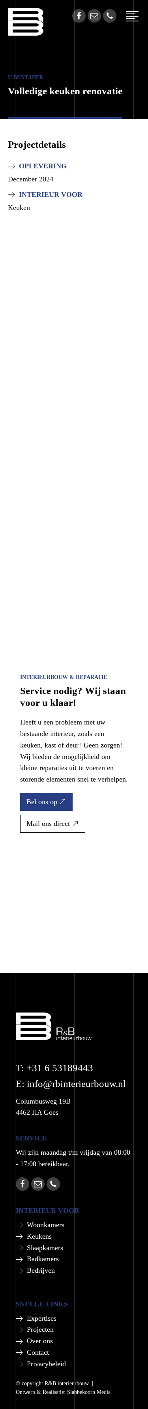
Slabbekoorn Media (89, 1392)
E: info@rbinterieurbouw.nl (71, 1083)
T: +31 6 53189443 (54, 1067)
